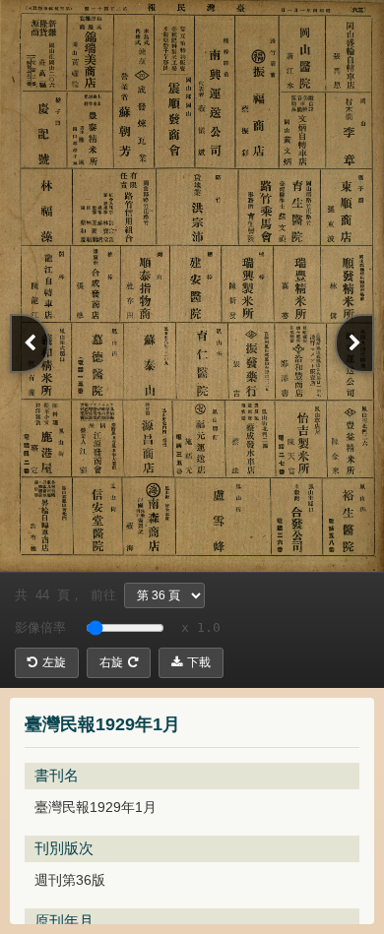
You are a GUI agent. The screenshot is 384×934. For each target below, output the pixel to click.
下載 (199, 662)
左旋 (54, 662)
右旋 (111, 662)
